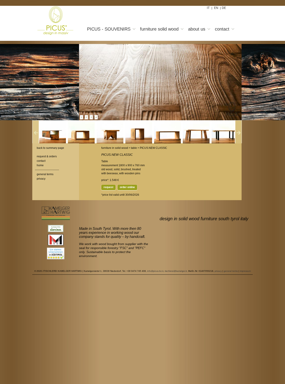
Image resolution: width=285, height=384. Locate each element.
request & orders (47, 156)
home (40, 165)
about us (196, 29)
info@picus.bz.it (155, 271)
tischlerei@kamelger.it (176, 271)
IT (208, 8)
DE (224, 8)
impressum (245, 271)
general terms (45, 174)
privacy (41, 178)
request (108, 187)
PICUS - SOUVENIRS (108, 29)
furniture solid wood (159, 29)
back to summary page (50, 147)
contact (222, 29)
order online (127, 187)
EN (216, 8)
